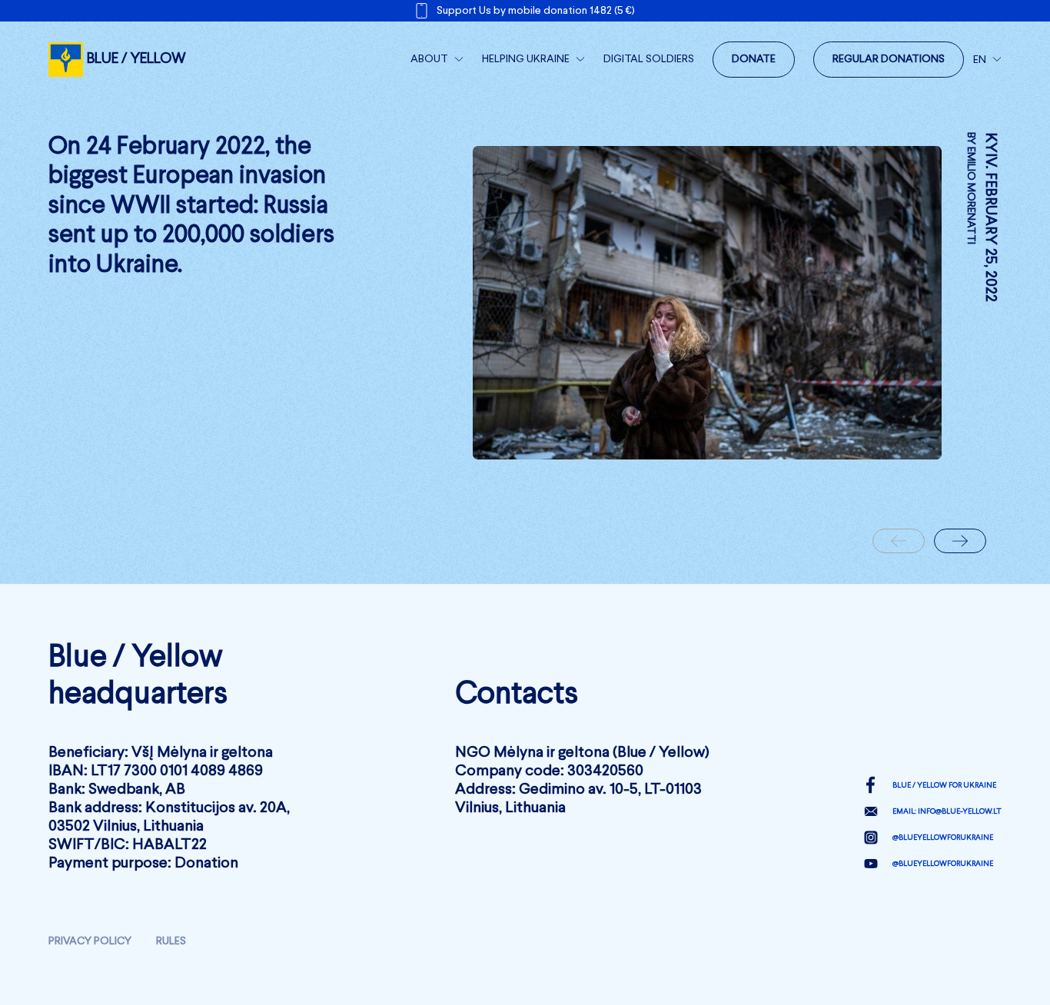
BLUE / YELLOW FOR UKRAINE (944, 785)
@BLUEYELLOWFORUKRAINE (942, 837)
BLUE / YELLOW (136, 58)
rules (171, 941)
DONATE (754, 59)
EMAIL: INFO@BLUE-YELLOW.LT (947, 811)
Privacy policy (89, 941)
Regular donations (888, 59)
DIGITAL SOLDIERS (648, 59)
